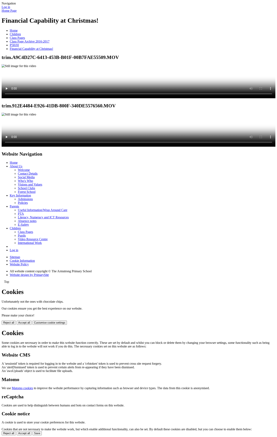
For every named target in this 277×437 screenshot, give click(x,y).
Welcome (24, 170)
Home (14, 30)
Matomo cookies (22, 388)
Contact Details (28, 173)
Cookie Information (22, 260)
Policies (23, 202)
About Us (16, 166)
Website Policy (19, 264)
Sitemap (15, 257)
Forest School (26, 191)
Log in (6, 7)
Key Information (20, 195)
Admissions (25, 199)
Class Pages (17, 38)
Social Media (26, 177)
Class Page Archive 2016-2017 (29, 41)
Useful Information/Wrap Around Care (42, 210)
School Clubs (26, 188)
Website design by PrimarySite (29, 275)
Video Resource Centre (33, 239)
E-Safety (23, 224)
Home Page (9, 10)
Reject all (8, 322)
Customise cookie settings (49, 322)
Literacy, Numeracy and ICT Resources (43, 217)
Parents (14, 206)
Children (15, 34)
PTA (21, 213)
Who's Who (25, 181)
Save (37, 433)
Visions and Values (30, 184)
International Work (30, 243)
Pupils (22, 235)
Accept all (24, 322)
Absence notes (27, 221)
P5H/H (14, 45)
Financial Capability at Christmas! (31, 48)
